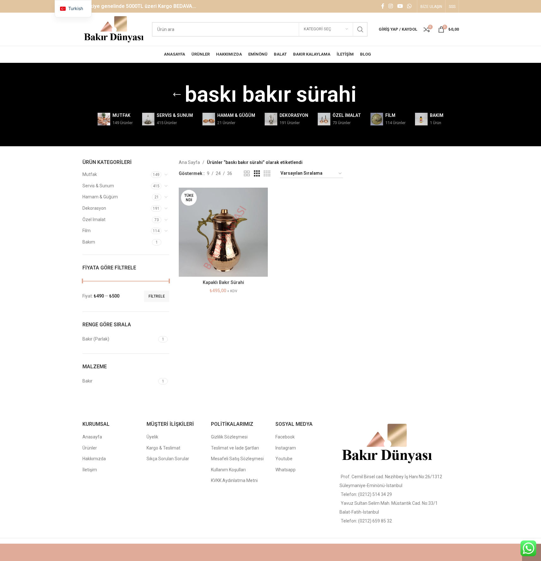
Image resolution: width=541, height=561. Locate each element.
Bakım (88, 241)
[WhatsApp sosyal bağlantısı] (409, 6)
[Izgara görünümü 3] (257, 174)
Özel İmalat (93, 219)
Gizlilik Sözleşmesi (229, 436)
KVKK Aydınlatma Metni (234, 480)
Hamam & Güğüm (100, 196)
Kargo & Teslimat (163, 447)
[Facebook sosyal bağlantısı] (383, 6)
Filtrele (156, 296)
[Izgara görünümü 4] (267, 174)
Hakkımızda (94, 458)
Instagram (285, 447)
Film (86, 230)
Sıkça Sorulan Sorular (168, 458)
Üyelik (152, 436)
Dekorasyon (94, 208)
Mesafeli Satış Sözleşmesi (237, 458)
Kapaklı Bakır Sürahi (223, 282)
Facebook (285, 436)
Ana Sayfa (189, 162)
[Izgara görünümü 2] (247, 174)
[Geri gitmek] (177, 94)
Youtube (283, 458)
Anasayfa (92, 436)
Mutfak (89, 174)
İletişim (89, 469)
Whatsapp (285, 469)
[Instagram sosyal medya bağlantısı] (391, 6)
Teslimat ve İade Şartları (235, 447)
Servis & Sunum (98, 185)
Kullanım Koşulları (228, 469)
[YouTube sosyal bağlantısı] (400, 6)
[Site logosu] (114, 28)
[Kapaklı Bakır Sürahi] (223, 232)
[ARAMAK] (360, 29)
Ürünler (89, 447)
